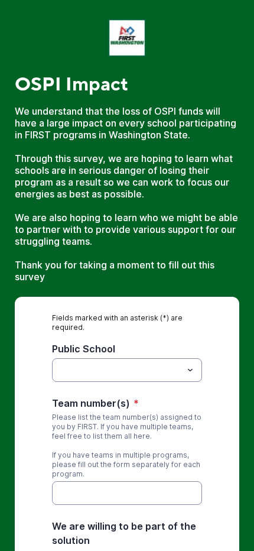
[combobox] (127, 370)
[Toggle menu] (190, 370)
